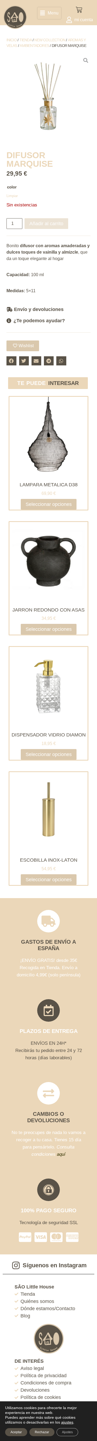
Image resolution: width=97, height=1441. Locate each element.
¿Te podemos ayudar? (39, 320)
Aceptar (16, 1432)
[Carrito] (79, 10)
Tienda (25, 40)
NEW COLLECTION (49, 40)
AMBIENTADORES (34, 45)
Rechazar (42, 1432)
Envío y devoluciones (39, 309)
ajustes (67, 1422)
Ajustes (67, 1432)
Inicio (11, 40)
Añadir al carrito (46, 223)
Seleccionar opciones (49, 504)
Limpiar (12, 196)
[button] (49, 13)
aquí (61, 1154)
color (12, 187)
